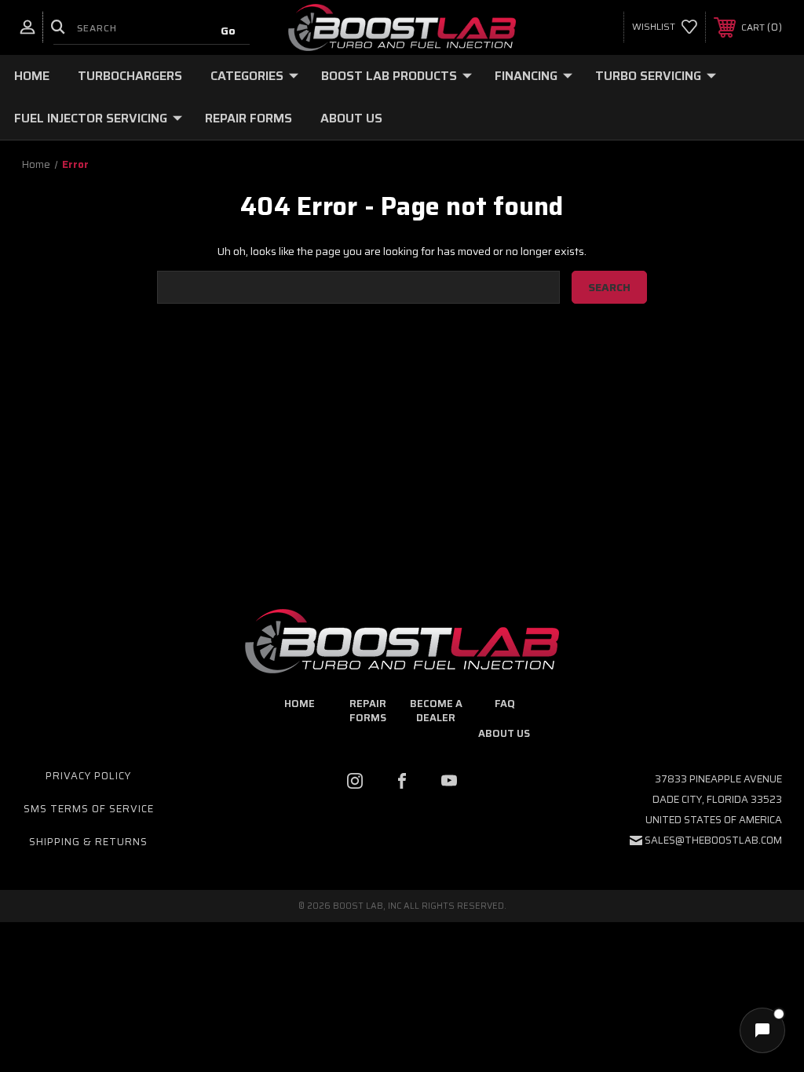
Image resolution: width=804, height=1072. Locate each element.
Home (31, 76)
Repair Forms (248, 118)
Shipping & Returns (88, 841)
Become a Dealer (436, 710)
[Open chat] (762, 1030)
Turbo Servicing (648, 76)
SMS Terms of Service (89, 808)
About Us (351, 118)
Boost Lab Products (389, 76)
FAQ (504, 703)
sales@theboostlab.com (713, 840)
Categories (246, 76)
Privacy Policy (88, 776)
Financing (526, 76)
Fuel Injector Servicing (90, 118)
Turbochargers (130, 76)
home (299, 703)
